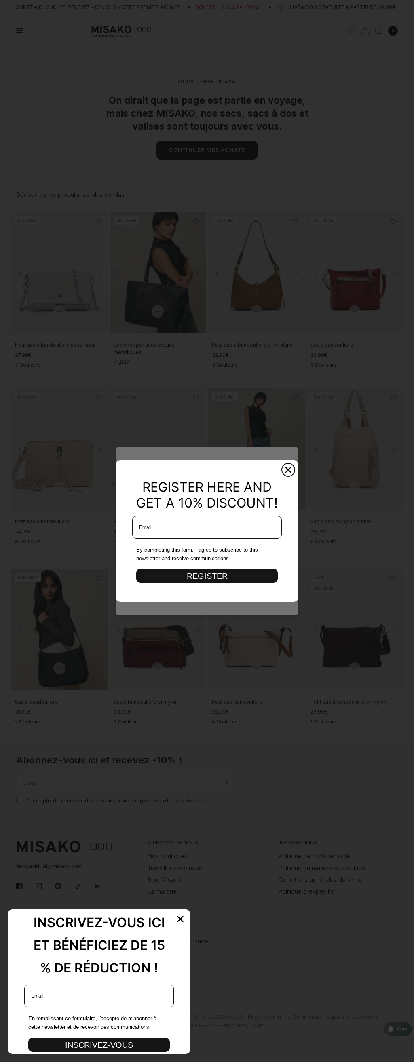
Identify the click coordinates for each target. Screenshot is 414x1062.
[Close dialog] (288, 469)
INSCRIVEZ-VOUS (99, 1045)
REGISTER (207, 576)
